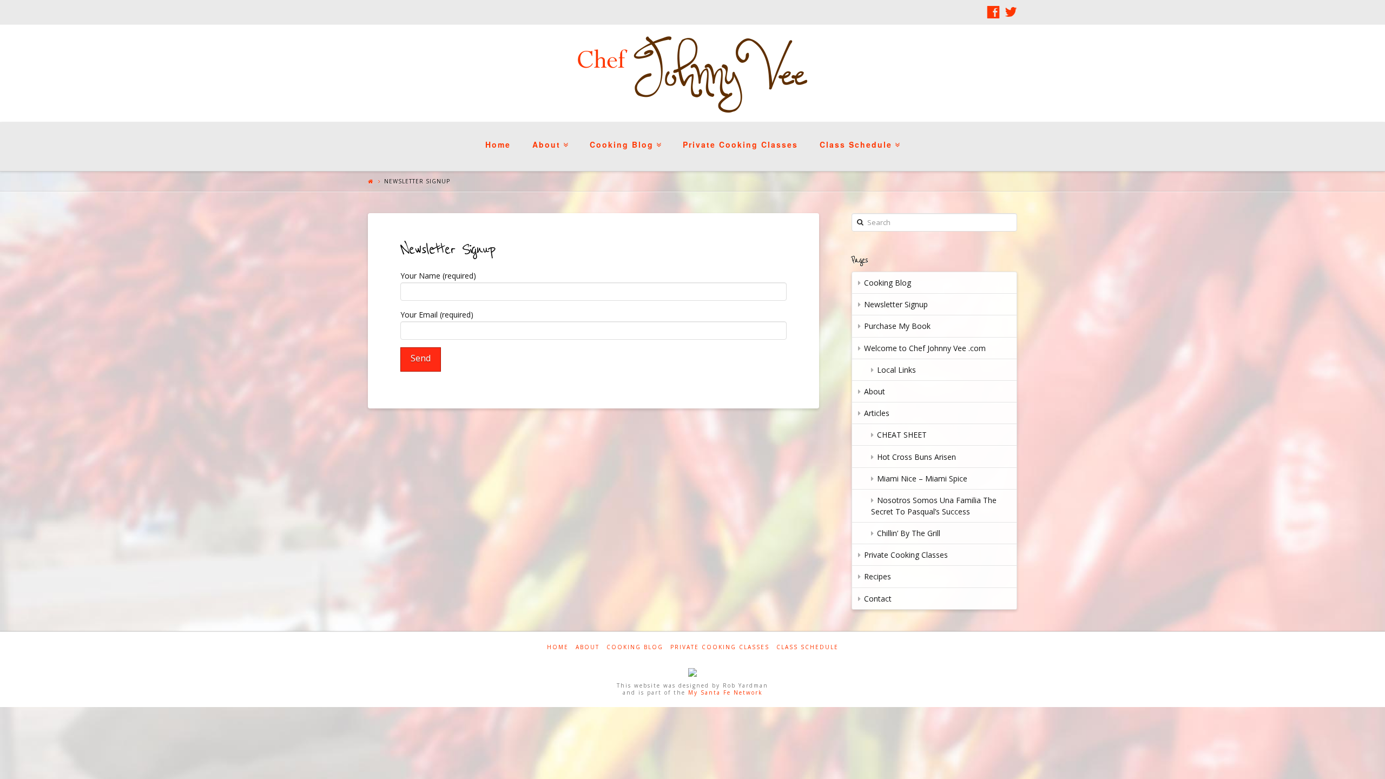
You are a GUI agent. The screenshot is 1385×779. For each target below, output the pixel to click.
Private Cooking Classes (740, 144)
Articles (876, 413)
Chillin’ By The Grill (908, 533)
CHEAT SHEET (902, 435)
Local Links (896, 370)
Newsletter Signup (896, 304)
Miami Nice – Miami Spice (922, 478)
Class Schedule (859, 136)
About (549, 136)
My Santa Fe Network (725, 692)
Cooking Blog (624, 136)
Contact (878, 598)
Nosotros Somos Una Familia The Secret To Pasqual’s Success (934, 506)
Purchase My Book (897, 326)
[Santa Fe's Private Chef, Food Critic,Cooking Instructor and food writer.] (692, 73)
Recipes (877, 576)
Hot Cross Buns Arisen (916, 457)
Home (498, 144)
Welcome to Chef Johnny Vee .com (925, 348)
